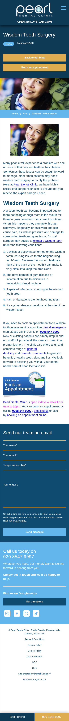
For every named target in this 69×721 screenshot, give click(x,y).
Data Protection (34, 656)
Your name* (10, 445)
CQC (34, 668)
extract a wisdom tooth (47, 240)
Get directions (34, 601)
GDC (34, 662)
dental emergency (54, 327)
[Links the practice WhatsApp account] (26, 613)
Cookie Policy (34, 650)
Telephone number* (14, 465)
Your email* (10, 455)
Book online (17, 716)
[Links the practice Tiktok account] (36, 613)
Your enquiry (10, 484)
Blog (25, 113)
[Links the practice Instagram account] (7, 613)
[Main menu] (63, 8)
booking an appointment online (26, 415)
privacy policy (19, 520)
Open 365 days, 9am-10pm (34, 21)
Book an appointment (34, 67)
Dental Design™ (42, 673)
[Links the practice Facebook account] (17, 613)
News (9, 44)
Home (15, 113)
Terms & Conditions (34, 639)
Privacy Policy (35, 645)
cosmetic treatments (33, 353)
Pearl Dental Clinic (25, 184)
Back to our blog (34, 57)
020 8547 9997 (18, 556)
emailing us (41, 410)
